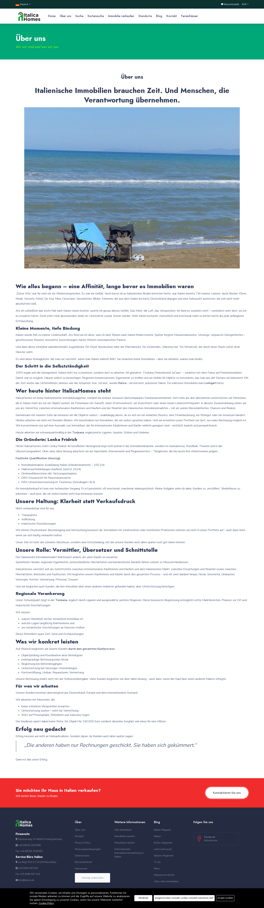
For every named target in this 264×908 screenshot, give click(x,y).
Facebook (210, 838)
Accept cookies (225, 898)
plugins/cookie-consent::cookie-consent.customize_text (184, 898)
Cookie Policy (46, 903)
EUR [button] (244, 4)
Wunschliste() (231, 4)
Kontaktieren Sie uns (227, 793)
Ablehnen (143, 898)
